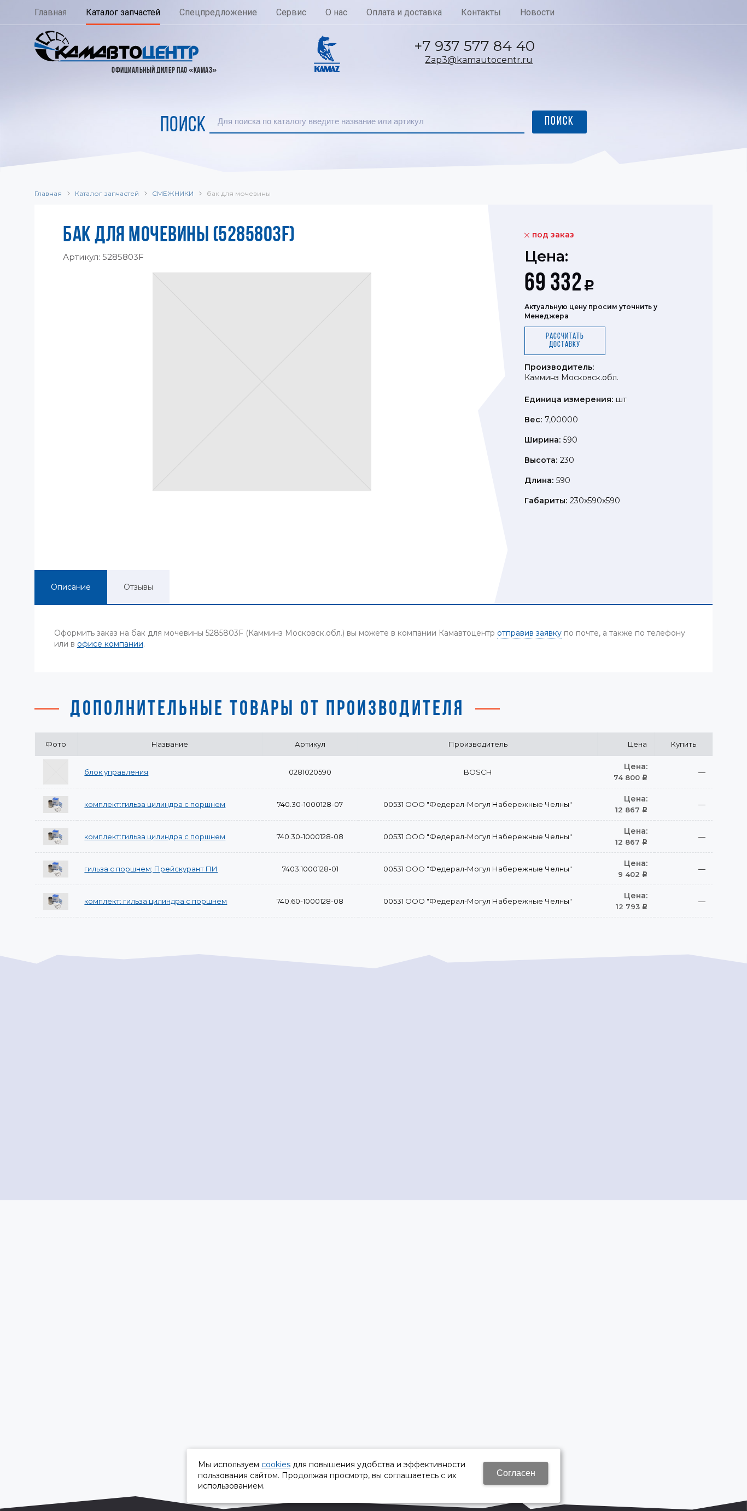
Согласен (516, 1473)
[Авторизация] (741, 5)
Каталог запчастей (107, 193)
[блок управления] (55, 771)
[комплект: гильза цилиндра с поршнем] (55, 901)
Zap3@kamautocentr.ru (479, 60)
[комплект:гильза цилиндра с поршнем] (55, 804)
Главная (48, 193)
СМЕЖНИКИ (173, 193)
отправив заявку (529, 633)
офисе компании (110, 644)
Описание (71, 587)
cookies (275, 1464)
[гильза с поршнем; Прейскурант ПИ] (55, 868)
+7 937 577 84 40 (474, 46)
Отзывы (138, 587)
